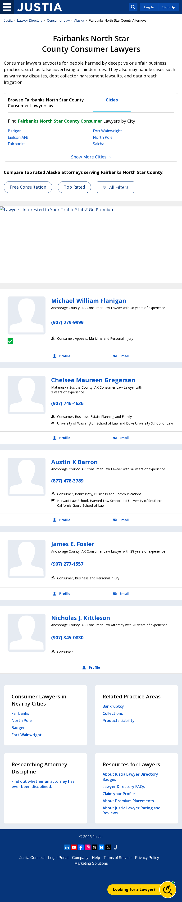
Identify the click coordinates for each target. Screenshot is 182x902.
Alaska (79, 20)
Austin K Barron (74, 462)
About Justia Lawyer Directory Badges (130, 777)
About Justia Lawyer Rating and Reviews (131, 810)
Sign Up (168, 7)
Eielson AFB (18, 137)
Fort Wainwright (107, 131)
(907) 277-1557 (67, 564)
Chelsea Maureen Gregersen (93, 380)
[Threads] (94, 847)
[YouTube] (74, 847)
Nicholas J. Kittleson (80, 618)
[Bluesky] (101, 847)
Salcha (98, 143)
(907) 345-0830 (67, 637)
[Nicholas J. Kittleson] (27, 633)
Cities (112, 100)
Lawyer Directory (29, 20)
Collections (113, 713)
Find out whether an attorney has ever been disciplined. (43, 784)
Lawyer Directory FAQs (124, 786)
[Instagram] (88, 847)
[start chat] (167, 889)
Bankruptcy (113, 706)
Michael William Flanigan (88, 300)
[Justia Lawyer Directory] (39, 7)
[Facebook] (81, 847)
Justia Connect (32, 858)
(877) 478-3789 (67, 480)
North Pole (103, 137)
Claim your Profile (119, 793)
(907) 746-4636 (67, 403)
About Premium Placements (128, 800)
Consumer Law (58, 20)
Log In (149, 7)
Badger (14, 131)
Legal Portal (58, 858)
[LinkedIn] (67, 847)
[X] (108, 847)
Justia (8, 20)
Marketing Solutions (91, 863)
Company (80, 858)
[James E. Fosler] (27, 559)
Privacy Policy (147, 858)
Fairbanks (16, 143)
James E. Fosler (72, 544)
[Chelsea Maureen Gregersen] (27, 395)
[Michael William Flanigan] (27, 315)
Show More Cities (88, 157)
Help (96, 858)
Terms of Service (118, 858)
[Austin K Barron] (27, 477)
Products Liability (119, 720)
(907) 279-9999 (67, 322)
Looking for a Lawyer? (134, 889)
